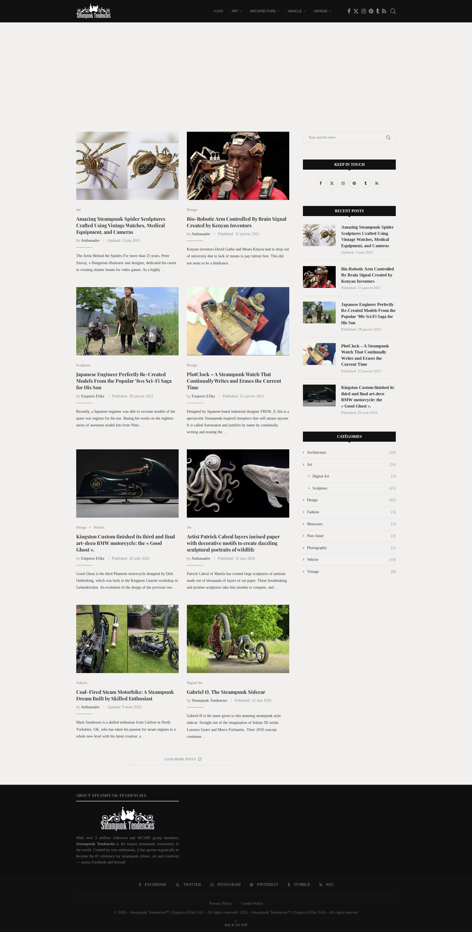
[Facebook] (348, 11)
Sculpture (354, 488)
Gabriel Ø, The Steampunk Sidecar (226, 692)
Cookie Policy (252, 903)
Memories (351, 524)
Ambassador (90, 240)
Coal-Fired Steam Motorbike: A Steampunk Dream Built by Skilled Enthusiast (125, 695)
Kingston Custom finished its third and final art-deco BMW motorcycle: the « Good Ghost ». (125, 543)
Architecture (263, 11)
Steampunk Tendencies (209, 700)
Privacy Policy (220, 903)
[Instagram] (363, 11)
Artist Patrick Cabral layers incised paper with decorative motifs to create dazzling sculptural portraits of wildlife (233, 543)
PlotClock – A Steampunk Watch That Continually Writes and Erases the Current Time (234, 381)
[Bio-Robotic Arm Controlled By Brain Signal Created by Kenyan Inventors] (238, 166)
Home (218, 11)
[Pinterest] (371, 11)
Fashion (351, 512)
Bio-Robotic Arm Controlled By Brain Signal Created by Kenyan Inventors (237, 222)
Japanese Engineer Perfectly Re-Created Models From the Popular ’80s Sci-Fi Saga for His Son (124, 381)
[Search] (393, 11)
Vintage (321, 11)
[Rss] (384, 11)
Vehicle (295, 11)
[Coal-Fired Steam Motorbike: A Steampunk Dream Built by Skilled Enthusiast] (127, 639)
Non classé (351, 536)
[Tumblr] (377, 11)
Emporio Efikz (92, 396)
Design (351, 500)
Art (235, 11)
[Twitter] (356, 11)
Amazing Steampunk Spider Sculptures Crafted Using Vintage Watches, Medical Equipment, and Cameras (120, 225)
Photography (351, 548)
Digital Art (354, 476)
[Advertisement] (236, 77)
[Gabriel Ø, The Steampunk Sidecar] (238, 639)
